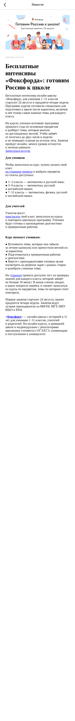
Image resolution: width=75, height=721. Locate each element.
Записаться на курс (17, 150)
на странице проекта (18, 171)
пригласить (12, 216)
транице (16, 275)
